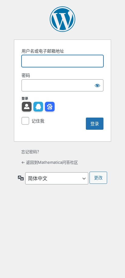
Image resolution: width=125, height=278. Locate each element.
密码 (26, 75)
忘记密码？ (31, 151)
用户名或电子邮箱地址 (43, 50)
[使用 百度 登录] (50, 107)
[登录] (27, 107)
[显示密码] (97, 85)
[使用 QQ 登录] (38, 107)
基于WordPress (62, 19)
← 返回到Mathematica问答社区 (49, 162)
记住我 (38, 120)
